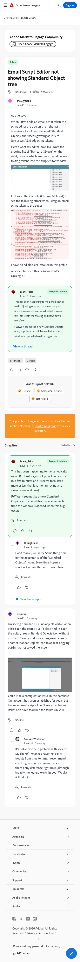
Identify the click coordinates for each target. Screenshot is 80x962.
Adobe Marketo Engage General (21, 17)
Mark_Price (26, 291)
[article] (40, 496)
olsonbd (22, 614)
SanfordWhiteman (34, 739)
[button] (20, 92)
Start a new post (45, 426)
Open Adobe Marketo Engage (35, 44)
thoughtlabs (24, 100)
